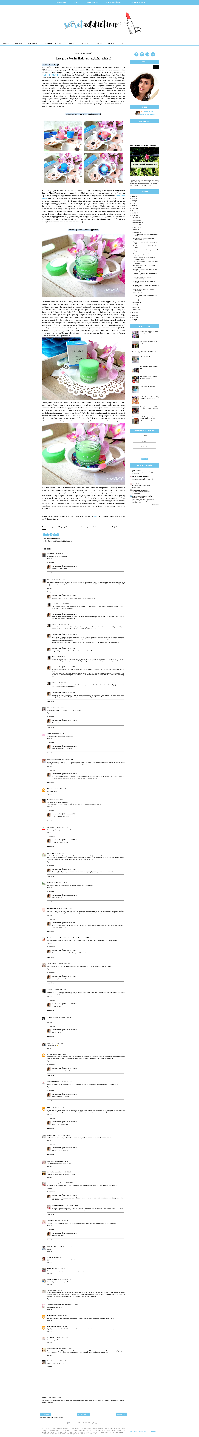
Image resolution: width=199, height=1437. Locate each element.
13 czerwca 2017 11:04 (62, 624)
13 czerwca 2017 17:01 (64, 1017)
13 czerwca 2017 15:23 (65, 908)
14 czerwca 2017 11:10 (57, 1257)
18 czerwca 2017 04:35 (65, 1348)
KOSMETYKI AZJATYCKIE (53, 43)
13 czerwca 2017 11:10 (70, 634)
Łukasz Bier (50, 553)
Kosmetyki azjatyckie (61, 541)
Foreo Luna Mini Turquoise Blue (149, 386)
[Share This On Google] (57, 535)
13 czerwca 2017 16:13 (70, 950)
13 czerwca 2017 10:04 (61, 553)
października (137, 222)
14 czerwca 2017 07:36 (65, 1246)
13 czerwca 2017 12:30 (70, 746)
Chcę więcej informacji (138, 1431)
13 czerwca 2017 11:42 (70, 692)
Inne (122, 43)
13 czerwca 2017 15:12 (61, 853)
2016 (133, 312)
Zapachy (99, 43)
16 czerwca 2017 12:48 (61, 1337)
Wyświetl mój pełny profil (147, 114)
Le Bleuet (49, 989)
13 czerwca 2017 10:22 (58, 579)
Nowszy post (45, 1414)
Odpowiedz (50, 559)
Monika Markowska (52, 1246)
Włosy (110, 43)
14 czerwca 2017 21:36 (58, 1268)
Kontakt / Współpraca (113, 2)
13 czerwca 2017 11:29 (62, 682)
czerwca (135, 232)
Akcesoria (85, 43)
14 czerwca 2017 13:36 (70, 1195)
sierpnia (135, 227)
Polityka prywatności (137, 2)
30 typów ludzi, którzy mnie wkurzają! (143, 145)
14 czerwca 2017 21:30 (71, 1205)
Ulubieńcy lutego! (145, 356)
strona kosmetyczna (53, 1081)
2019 (133, 210)
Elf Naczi (49, 1054)
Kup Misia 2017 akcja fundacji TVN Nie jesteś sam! (148, 377)
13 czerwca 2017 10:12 (70, 566)
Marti (48, 800)
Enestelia (49, 1361)
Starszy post (121, 1414)
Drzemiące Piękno (52, 908)
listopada (136, 220)
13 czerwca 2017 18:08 (59, 1054)
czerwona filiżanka (52, 1017)
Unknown (49, 789)
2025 (133, 196)
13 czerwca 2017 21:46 (61, 1161)
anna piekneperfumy (53, 1183)
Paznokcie (71, 43)
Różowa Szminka (52, 1279)
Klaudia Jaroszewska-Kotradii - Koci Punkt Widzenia (62, 938)
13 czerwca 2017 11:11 (70, 648)
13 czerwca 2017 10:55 (70, 614)
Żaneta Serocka (51, 963)
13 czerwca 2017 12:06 (59, 789)
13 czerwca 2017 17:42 (70, 1004)
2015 (133, 315)
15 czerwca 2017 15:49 (71, 1304)
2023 (133, 201)
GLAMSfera (50, 1315)
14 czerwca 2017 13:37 (70, 1233)
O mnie (77, 2)
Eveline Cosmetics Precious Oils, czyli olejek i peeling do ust (149, 397)
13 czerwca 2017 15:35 (84, 938)
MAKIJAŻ (18, 43)
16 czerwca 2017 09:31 (60, 1326)
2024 (133, 198)
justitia (49, 1257)
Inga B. (49, 579)
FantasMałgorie (51, 1135)
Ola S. (48, 1107)
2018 (133, 213)
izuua (48, 1043)
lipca (134, 229)
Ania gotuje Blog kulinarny (140, 490)
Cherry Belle (50, 827)
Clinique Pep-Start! (138, 293)
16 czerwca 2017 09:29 (60, 1315)
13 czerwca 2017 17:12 (57, 1043)
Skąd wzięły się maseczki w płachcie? (141, 485)
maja (135, 300)
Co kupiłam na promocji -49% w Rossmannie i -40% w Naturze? (149, 407)
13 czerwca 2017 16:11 (70, 895)
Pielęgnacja (33, 43)
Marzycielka (50, 1337)
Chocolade (50, 882)
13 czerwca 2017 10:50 (57, 708)
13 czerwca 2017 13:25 (70, 840)
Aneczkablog (50, 853)
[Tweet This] (47, 535)
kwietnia (135, 302)
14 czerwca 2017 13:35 (70, 1094)
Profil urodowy (92, 2)
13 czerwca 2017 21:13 (57, 1107)
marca (135, 305)
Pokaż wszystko (155, 504)
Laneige (70, 541)
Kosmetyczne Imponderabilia (55, 1304)
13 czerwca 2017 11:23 (70, 667)
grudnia (135, 217)
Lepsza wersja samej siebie (140, 476)
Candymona (50, 1220)
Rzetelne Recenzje (52, 1172)
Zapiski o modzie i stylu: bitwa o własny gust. (143, 472)
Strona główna (61, 2)
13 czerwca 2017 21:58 (65, 1172)
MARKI (5, 43)
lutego (135, 307)
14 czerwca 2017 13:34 (70, 1029)
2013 (133, 320)
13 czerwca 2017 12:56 (61, 827)
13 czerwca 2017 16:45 (59, 989)
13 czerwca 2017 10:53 (63, 604)
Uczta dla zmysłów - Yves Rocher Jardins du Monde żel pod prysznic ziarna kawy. (149, 418)
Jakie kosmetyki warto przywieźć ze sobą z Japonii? (149, 332)
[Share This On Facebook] (44, 535)
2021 (133, 206)
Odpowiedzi (52, 562)
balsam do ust (52, 541)
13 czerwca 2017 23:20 (66, 1183)
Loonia (49, 733)
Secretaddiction (56, 566)
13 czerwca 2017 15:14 (60, 882)
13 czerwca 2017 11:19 (62, 656)
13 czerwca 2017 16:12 (70, 922)
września (136, 225)
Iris (48, 1290)
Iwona (48, 708)
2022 (133, 203)
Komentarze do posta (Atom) (55, 1417)
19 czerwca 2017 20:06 (59, 1361)
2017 (133, 215)
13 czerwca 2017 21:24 (63, 1135)
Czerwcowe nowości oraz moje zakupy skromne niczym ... (144, 238)
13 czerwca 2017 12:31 (70, 814)
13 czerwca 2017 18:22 (66, 1081)
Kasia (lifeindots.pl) (52, 1348)
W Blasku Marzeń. (137, 484)
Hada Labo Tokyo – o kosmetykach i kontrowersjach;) (143, 278)
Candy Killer (50, 1161)
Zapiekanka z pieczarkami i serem (141, 491)
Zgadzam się (153, 1431)
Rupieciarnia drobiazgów (54, 759)
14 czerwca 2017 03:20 (61, 1220)
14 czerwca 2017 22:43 (55, 1290)
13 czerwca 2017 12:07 (57, 800)
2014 (133, 317)
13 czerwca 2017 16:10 (70, 869)
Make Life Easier (137, 470)
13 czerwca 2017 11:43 (68, 759)
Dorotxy (49, 1268)
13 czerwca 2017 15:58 (63, 963)
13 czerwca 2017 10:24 (70, 595)
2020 (133, 208)
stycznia (135, 309)
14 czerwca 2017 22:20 (64, 1279)
